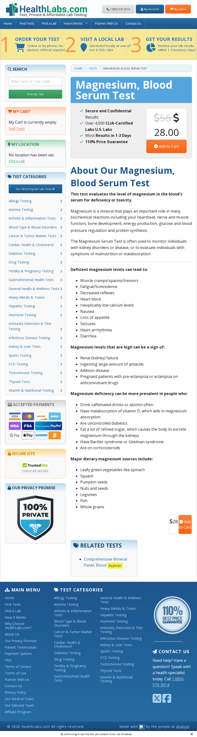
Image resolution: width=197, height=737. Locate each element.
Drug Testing (19, 262)
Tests (93, 68)
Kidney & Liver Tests (25, 346)
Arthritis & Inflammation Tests (32, 218)
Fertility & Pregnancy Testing (31, 271)
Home (8, 23)
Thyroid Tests (19, 381)
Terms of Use (15, 673)
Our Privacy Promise (21, 641)
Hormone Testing (22, 315)
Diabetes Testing (22, 253)
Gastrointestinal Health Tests (31, 279)
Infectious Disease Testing (29, 337)
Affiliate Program (18, 712)
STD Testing (18, 364)
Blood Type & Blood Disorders (33, 227)
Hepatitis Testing (22, 306)
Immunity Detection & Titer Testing (30, 326)
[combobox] (35, 81)
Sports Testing (20, 355)
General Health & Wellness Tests (34, 288)
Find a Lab (49, 23)
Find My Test (35, 94)
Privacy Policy (15, 692)
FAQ (8, 660)
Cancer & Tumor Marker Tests (32, 236)
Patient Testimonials (21, 647)
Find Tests (27, 23)
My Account (151, 9)
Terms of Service (18, 667)
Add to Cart (168, 146)
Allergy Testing (20, 201)
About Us (12, 634)
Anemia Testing (21, 209)
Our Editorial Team (19, 706)
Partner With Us (106, 23)
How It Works (73, 23)
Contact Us (133, 23)
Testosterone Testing (25, 372)
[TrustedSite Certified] (35, 467)
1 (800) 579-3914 (119, 9)
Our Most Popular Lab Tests (34, 189)
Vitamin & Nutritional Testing (31, 390)
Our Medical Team (19, 699)
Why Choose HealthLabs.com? (18, 626)
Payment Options (18, 654)
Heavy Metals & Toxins (27, 297)
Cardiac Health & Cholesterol (31, 244)
